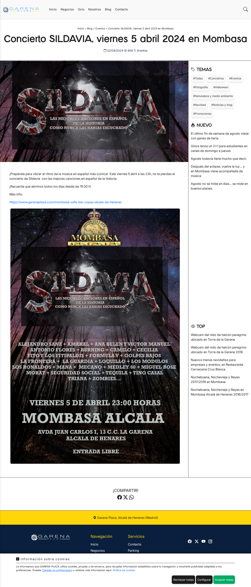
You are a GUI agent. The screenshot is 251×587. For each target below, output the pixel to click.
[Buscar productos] (245, 9)
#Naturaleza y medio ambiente (213, 96)
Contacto (121, 9)
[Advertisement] (220, 256)
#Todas (198, 78)
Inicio (53, 9)
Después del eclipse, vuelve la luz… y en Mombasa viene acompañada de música (218, 171)
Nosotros (94, 9)
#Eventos (235, 78)
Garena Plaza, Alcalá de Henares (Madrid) (127, 518)
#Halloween (220, 87)
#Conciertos (216, 78)
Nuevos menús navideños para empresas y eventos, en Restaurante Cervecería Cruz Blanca (217, 364)
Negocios (67, 9)
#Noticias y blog (221, 104)
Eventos (141, 50)
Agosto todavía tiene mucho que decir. (219, 159)
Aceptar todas (224, 579)
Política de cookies (124, 570)
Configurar (204, 579)
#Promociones (202, 113)
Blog (108, 9)
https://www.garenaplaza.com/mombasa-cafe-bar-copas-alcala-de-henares (65, 202)
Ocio (81, 9)
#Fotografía (200, 87)
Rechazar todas (183, 579)
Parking (133, 551)
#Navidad (199, 104)
